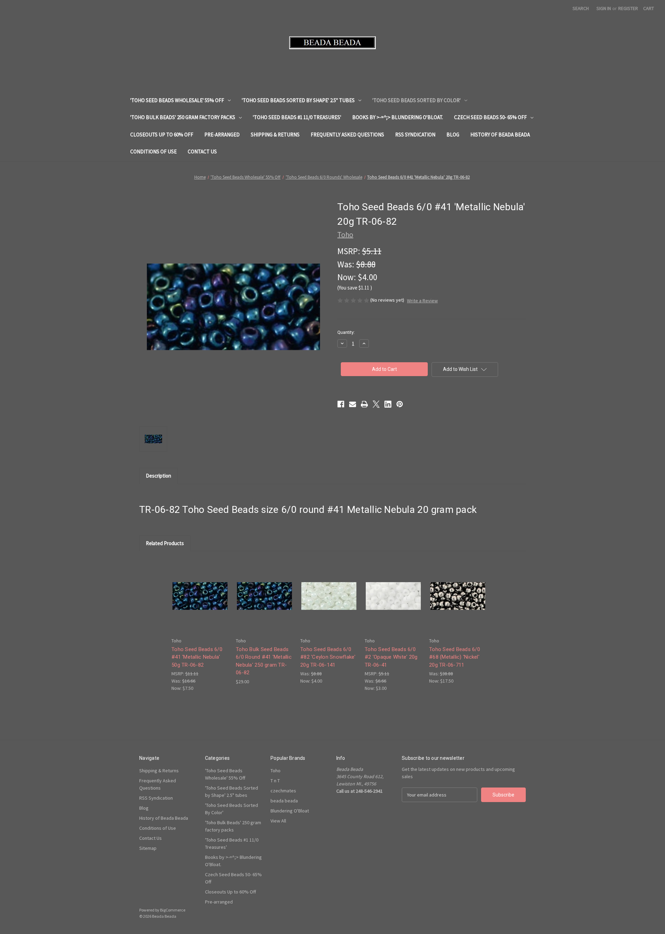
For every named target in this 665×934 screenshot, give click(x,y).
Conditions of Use (153, 151)
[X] (376, 404)
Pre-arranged (222, 134)
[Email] (352, 404)
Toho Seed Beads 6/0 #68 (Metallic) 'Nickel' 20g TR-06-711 (454, 657)
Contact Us (202, 151)
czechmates (283, 791)
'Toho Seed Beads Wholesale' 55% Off (177, 100)
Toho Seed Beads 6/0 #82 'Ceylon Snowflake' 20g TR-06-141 (328, 657)
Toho (276, 770)
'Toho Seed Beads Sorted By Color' (416, 100)
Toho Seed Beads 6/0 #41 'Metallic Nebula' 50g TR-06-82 (196, 657)
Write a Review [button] (422, 300)
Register (628, 8)
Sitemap (148, 848)
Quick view (199, 590)
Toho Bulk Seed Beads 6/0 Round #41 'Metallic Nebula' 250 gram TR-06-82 (264, 661)
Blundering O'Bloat (290, 811)
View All (278, 821)
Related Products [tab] (165, 543)
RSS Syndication (415, 134)
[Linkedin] (387, 404)
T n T (275, 780)
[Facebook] (340, 404)
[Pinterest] (399, 404)
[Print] (364, 404)
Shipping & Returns (275, 134)
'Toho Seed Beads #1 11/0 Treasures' (297, 117)
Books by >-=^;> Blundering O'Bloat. (397, 117)
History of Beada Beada (500, 134)
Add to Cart (200, 602)
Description (158, 475)
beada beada (284, 801)
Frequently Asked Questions (347, 134)
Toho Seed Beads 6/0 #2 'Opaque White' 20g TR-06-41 (391, 657)
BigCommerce (172, 910)
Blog (452, 134)
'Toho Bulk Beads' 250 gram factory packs (182, 117)
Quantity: (346, 332)
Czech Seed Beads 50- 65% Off (490, 117)
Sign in (603, 8)
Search (581, 8)
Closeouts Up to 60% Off (161, 134)
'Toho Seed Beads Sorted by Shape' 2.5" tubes (298, 100)
